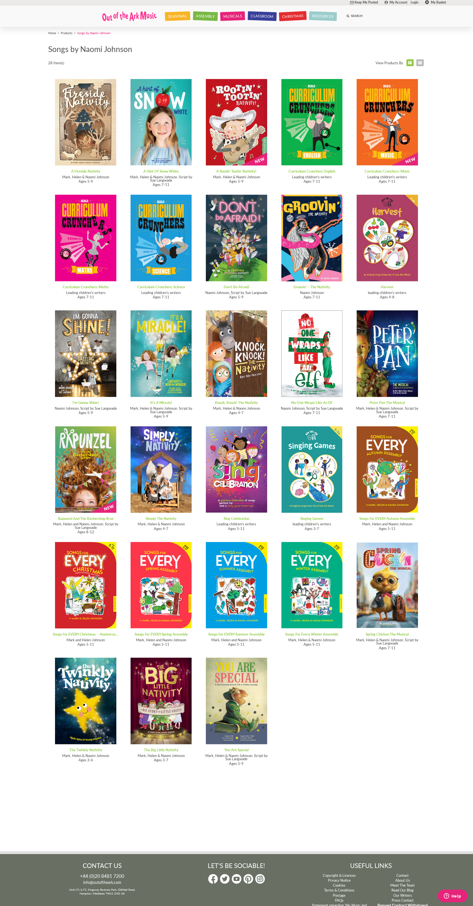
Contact (402, 875)
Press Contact (403, 900)
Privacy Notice (339, 880)
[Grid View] (410, 62)
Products (67, 33)
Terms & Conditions (339, 890)
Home (52, 33)
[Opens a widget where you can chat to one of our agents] (452, 896)
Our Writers (402, 895)
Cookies (339, 885)
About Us (402, 880)
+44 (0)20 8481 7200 (102, 876)
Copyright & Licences (339, 875)
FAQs (339, 900)
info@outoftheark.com (102, 882)
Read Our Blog (402, 890)
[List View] (420, 62)
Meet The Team (402, 885)
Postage (339, 895)
